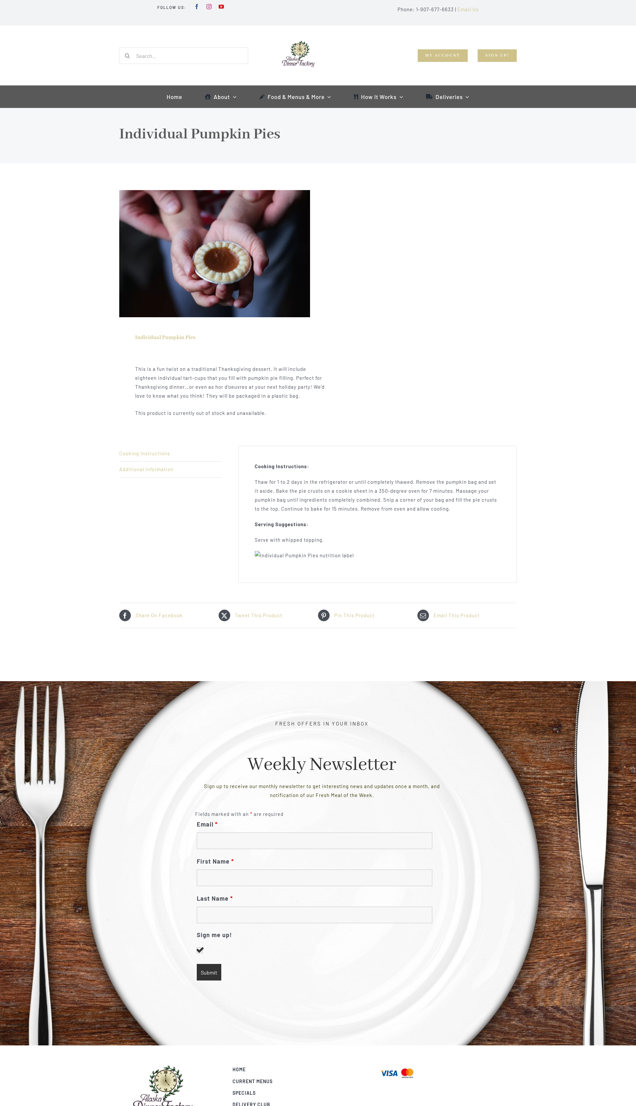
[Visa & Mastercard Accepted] (396, 1068)
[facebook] (197, 6)
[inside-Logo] (163, 1068)
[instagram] (209, 6)
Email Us (468, 9)
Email (207, 824)
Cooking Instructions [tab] (144, 453)
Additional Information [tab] (146, 469)
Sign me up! (214, 934)
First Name (215, 861)
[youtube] (221, 6)
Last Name (215, 898)
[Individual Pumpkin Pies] (214, 253)
